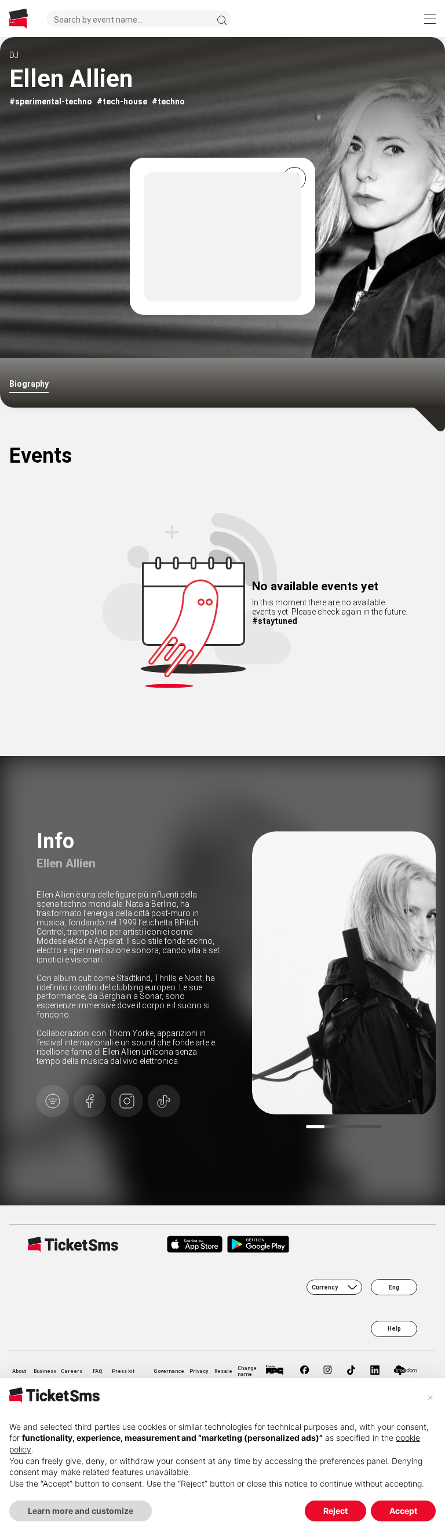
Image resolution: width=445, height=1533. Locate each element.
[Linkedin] (375, 1371)
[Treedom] (405, 1371)
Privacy (198, 1371)
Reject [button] (335, 1511)
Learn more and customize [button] (80, 1511)
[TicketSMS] (18, 19)
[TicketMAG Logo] (274, 1371)
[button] (430, 1396)
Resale (223, 1371)
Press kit (123, 1371)
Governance (169, 1371)
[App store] (194, 1245)
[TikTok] (351, 1371)
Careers (71, 1371)
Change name (247, 1371)
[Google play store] (282, 1245)
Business (45, 1371)
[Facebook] (304, 1371)
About (19, 1371)
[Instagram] (328, 1371)
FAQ (97, 1371)
